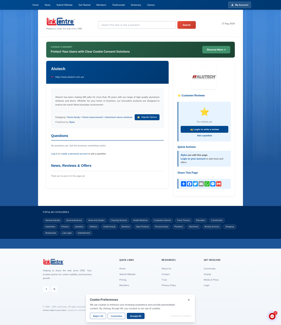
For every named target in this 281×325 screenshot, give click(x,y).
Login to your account (193, 158)
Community (209, 268)
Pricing (122, 279)
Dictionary (136, 5)
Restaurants (50, 233)
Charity (207, 274)
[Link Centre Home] (64, 21)
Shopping (229, 227)
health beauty (109, 227)
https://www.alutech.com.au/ (69, 77)
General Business (74, 220)
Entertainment (84, 233)
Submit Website (64, 5)
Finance (65, 227)
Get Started (84, 5)
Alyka (72, 122)
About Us (166, 268)
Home (36, 5)
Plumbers (178, 227)
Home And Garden (96, 220)
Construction (216, 220)
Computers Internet (162, 220)
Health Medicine (140, 220)
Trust (164, 279)
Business (126, 227)
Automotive (50, 227)
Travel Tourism (183, 220)
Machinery (193, 227)
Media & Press (211, 279)
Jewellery (79, 227)
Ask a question (204, 135)
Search (187, 25)
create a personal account (74, 153)
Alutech (58, 69)
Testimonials (118, 5)
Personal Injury (161, 227)
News (47, 5)
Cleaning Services (119, 220)
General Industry (52, 220)
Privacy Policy (169, 285)
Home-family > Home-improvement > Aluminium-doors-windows (99, 117)
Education (200, 220)
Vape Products (142, 227)
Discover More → (216, 49)
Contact (166, 274)
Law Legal (67, 233)
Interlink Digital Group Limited (54, 310)
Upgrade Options (149, 117)
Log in (54, 153)
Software (93, 227)
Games (151, 5)
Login (206, 285)
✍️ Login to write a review (204, 129)
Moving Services (212, 227)
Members (101, 5)
